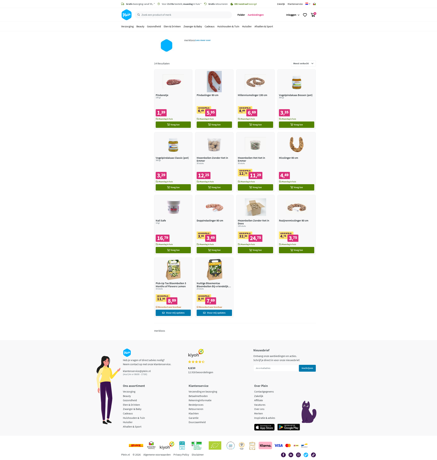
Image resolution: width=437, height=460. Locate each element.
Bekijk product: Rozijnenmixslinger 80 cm (297, 225)
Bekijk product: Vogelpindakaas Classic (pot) (173, 162)
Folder (241, 14)
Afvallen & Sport (264, 26)
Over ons (259, 409)
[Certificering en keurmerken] (215, 445)
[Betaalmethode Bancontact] (304, 445)
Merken (258, 413)
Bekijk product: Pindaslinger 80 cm (214, 99)
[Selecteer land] (307, 4)
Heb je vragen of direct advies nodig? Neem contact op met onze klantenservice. (147, 362)
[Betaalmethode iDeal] (296, 445)
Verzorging (127, 26)
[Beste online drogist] (241, 445)
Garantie (194, 418)
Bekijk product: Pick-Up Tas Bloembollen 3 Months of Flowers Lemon (173, 287)
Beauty (140, 26)
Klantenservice (295, 3)
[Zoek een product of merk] (138, 14)
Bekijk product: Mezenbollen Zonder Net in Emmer (214, 162)
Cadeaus (210, 26)
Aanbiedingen (256, 14)
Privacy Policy (181, 454)
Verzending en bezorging (203, 391)
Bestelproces (196, 404)
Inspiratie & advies (264, 418)
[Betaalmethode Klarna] (265, 445)
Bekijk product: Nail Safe (173, 225)
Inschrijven (307, 368)
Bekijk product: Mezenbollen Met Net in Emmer (255, 162)
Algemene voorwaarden (157, 454)
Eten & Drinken (172, 26)
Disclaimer (198, 454)
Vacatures (259, 404)
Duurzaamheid (197, 422)
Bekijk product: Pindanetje (173, 99)
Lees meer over (203, 40)
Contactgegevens (264, 391)
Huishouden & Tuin (228, 26)
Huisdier (247, 26)
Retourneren (196, 409)
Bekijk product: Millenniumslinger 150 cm (255, 99)
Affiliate (258, 400)
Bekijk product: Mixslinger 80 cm (297, 162)
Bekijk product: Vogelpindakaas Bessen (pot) (297, 99)
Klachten (194, 413)
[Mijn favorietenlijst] (305, 14)
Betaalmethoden (198, 396)
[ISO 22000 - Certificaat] (230, 445)
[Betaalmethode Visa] (278, 445)
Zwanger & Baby (193, 26)
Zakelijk (281, 3)
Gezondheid (154, 26)
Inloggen (291, 14)
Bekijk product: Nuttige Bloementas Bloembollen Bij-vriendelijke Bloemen (214, 287)
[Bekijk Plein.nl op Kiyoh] (167, 445)
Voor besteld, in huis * (181, 3)
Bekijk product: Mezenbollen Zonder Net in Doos (255, 225)
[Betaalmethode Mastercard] (288, 445)
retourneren (218, 3)
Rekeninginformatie (200, 400)
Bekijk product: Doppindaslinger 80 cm (214, 225)
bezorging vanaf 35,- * (140, 3)
